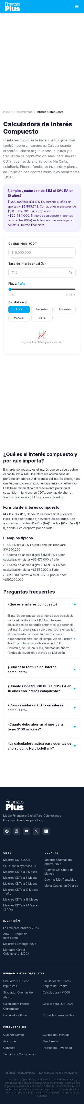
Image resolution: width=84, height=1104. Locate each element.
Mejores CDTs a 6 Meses (20, 877)
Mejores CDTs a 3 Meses (20, 871)
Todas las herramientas (58, 1015)
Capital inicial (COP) (23, 243)
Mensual (19, 317)
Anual (19, 309)
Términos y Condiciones (19, 1054)
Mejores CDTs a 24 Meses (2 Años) (21, 907)
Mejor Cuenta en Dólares (61, 885)
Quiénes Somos (13, 1034)
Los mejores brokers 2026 (21, 928)
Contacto (9, 1047)
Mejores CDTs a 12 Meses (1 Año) (20, 891)
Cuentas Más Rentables (60, 879)
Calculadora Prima (15, 1015)
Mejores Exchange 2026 (19, 944)
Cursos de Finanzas (56, 1034)
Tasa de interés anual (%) (27, 263)
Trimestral (65, 309)
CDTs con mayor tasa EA (19, 866)
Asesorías (9, 1041)
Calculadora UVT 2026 (58, 1004)
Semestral (42, 309)
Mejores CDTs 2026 (16, 859)
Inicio (6, 112)
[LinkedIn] (46, 831)
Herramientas (23, 112)
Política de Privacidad (57, 1047)
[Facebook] (7, 831)
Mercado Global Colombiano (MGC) (16, 951)
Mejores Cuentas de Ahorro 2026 (58, 861)
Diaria (42, 317)
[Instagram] (16, 831)
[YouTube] (26, 831)
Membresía (50, 1041)
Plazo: (16, 283)
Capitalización (18, 302)
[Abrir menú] (77, 6)
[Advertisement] (42, 58)
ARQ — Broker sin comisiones (15, 935)
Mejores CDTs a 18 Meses (20, 899)
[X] (36, 831)
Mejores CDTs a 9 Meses (20, 883)
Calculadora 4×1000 (56, 992)
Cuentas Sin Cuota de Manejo (59, 871)
